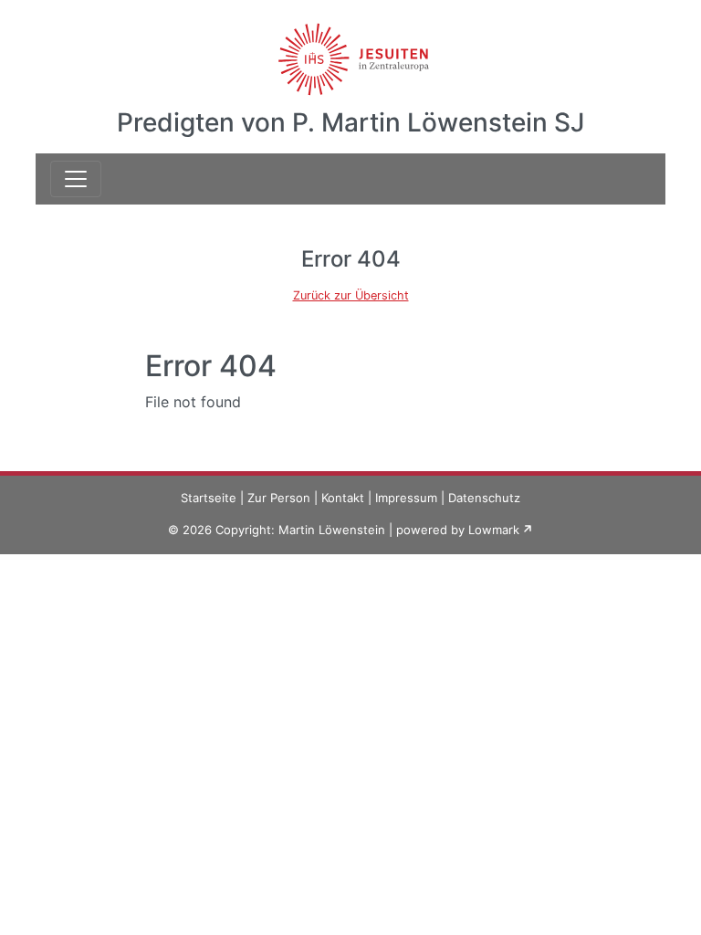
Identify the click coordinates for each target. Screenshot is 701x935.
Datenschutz (484, 497)
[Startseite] (351, 48)
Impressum (406, 497)
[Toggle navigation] (75, 179)
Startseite (208, 497)
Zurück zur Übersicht (351, 295)
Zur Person (278, 497)
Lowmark (493, 529)
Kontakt (342, 497)
